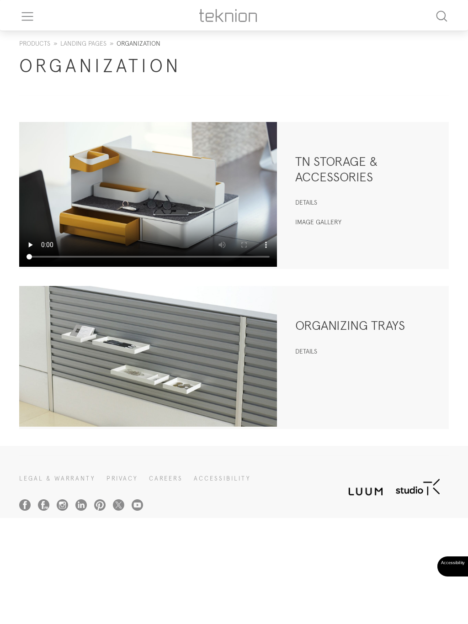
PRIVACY (122, 478)
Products (34, 43)
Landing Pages (83, 43)
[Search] (441, 15)
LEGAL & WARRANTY (57, 478)
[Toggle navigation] (24, 15)
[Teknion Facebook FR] (43, 505)
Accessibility (222, 478)
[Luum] (363, 486)
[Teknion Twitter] (118, 505)
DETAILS (306, 202)
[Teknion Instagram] (62, 505)
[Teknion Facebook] (25, 505)
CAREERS (166, 478)
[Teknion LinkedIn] (81, 505)
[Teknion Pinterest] (100, 505)
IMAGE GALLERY (318, 222)
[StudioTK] (418, 486)
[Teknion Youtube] (137, 505)
